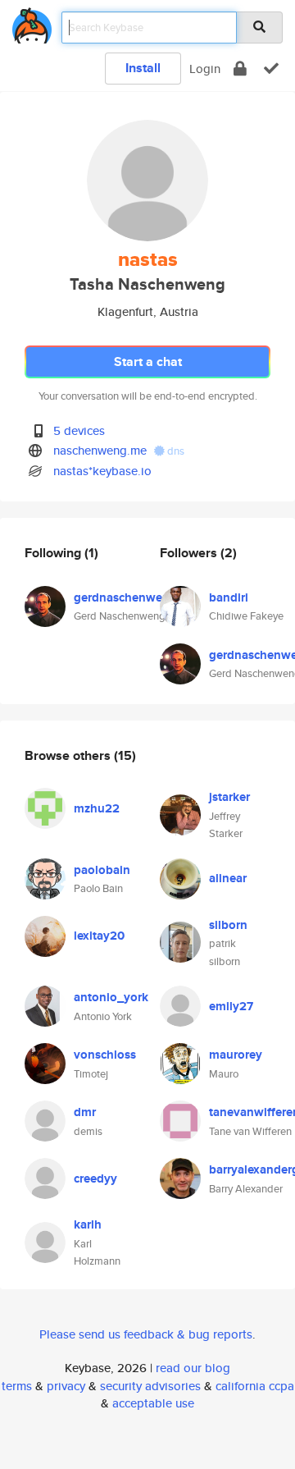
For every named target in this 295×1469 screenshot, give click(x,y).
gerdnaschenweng (125, 597)
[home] (32, 22)
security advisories (150, 1385)
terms (17, 1385)
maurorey (235, 1055)
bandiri (228, 597)
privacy (66, 1385)
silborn (228, 925)
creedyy (95, 1178)
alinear (228, 878)
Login (204, 68)
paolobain (102, 870)
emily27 (231, 1006)
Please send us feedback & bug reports (145, 1334)
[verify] (271, 68)
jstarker (229, 797)
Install (143, 67)
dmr (85, 1112)
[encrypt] (240, 68)
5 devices (79, 430)
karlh (88, 1224)
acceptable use (153, 1403)
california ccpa (255, 1385)
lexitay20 (99, 936)
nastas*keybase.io (102, 470)
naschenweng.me (100, 450)
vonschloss (105, 1055)
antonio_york (111, 997)
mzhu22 (97, 808)
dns (174, 451)
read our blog (193, 1367)
